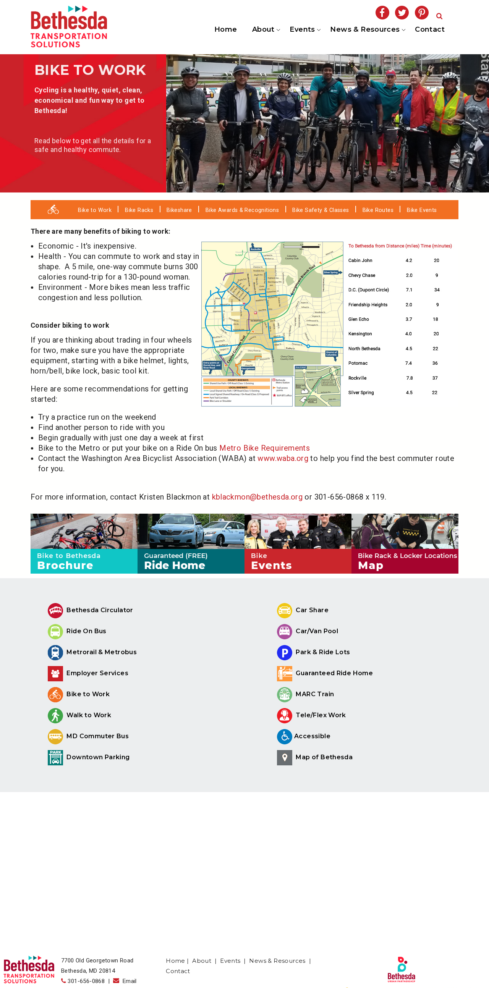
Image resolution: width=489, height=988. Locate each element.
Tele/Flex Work (320, 715)
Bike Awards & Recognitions (242, 210)
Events (301, 30)
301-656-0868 (86, 981)
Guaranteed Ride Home (333, 673)
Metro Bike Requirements (264, 448)
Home (225, 30)
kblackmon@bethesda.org (257, 496)
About (263, 30)
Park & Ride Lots (322, 652)
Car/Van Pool (316, 631)
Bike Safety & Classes (320, 210)
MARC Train (314, 694)
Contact (430, 30)
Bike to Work (95, 210)
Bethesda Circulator (99, 610)
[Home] (69, 44)
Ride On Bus (86, 631)
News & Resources (364, 30)
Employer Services (96, 673)
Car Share (311, 610)
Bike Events (422, 210)
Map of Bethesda (323, 757)
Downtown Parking (97, 757)
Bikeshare (179, 210)
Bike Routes (378, 210)
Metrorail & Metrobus (101, 652)
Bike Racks (139, 210)
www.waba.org (282, 458)
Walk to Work (88, 715)
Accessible (312, 736)
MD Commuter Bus (98, 736)
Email (128, 981)
